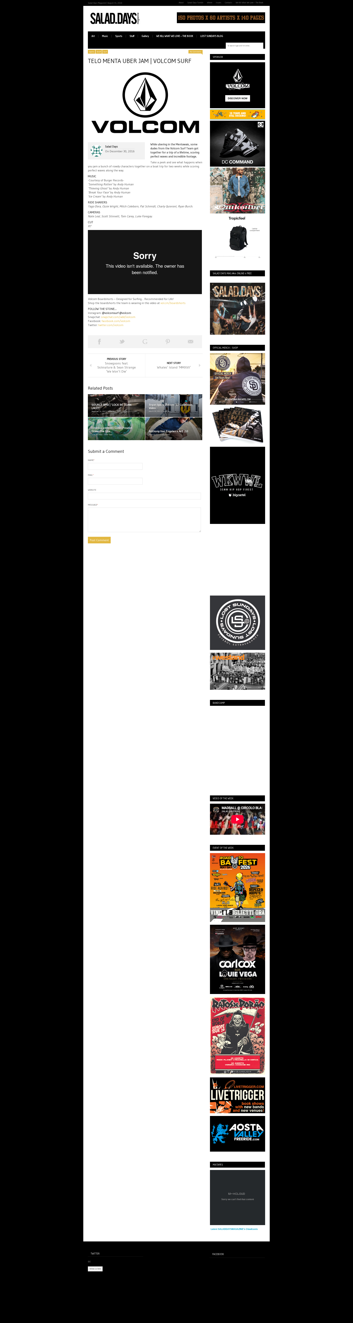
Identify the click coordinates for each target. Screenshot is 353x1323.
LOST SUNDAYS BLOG (211, 36)
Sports (118, 36)
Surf (105, 52)
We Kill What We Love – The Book (249, 2)
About (181, 2)
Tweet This (122, 341)
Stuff (132, 36)
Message (93, 504)
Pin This (167, 341)
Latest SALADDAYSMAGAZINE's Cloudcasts (234, 1229)
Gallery (145, 36)
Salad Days (111, 146)
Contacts (228, 2)
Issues (218, 2)
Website (92, 489)
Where (209, 2)
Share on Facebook (99, 341)
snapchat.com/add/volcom (118, 317)
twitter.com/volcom (110, 325)
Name (91, 460)
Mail (91, 475)
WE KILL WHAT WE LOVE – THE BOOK (174, 36)
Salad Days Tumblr (195, 2)
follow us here (95, 1269)
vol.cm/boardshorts (173, 303)
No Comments (195, 52)
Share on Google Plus (144, 341)
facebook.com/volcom (116, 321)
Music (105, 36)
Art (93, 36)
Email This (190, 341)
